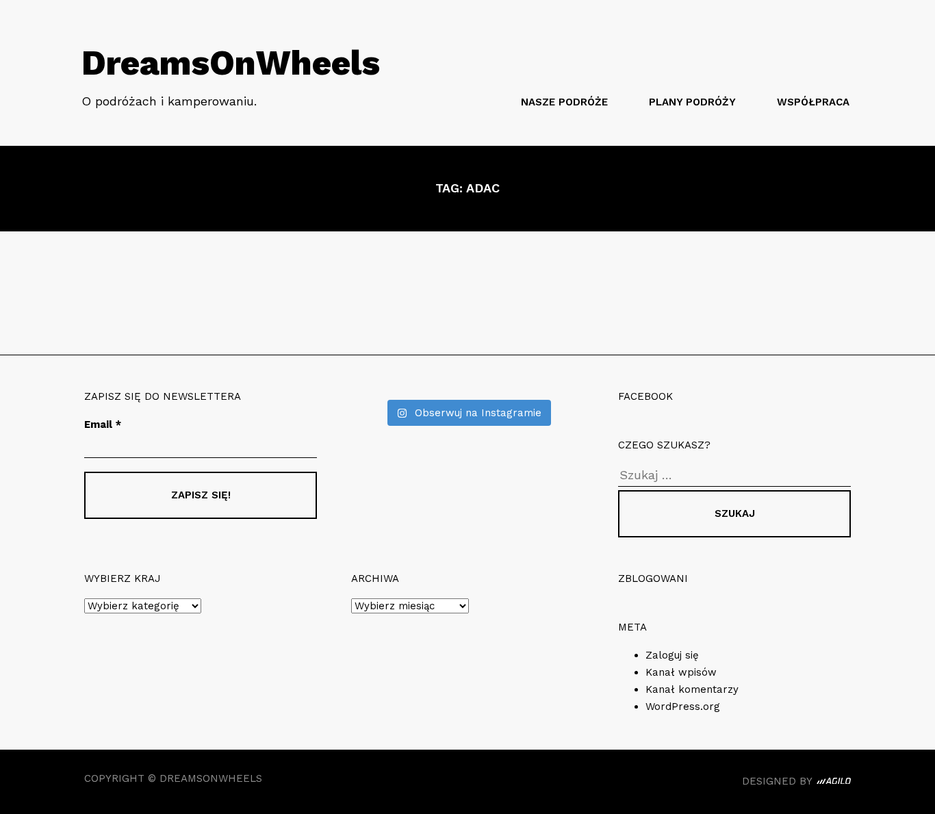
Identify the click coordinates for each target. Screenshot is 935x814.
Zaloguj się (672, 655)
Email (102, 424)
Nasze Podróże (564, 102)
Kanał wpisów (681, 672)
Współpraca (813, 102)
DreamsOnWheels (230, 62)
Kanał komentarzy (692, 689)
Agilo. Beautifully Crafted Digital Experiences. (834, 783)
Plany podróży (692, 102)
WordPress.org (682, 706)
